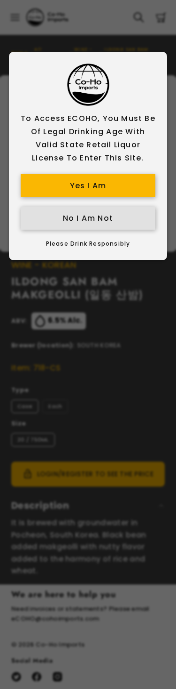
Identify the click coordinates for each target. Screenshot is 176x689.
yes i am (88, 185)
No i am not (88, 218)
